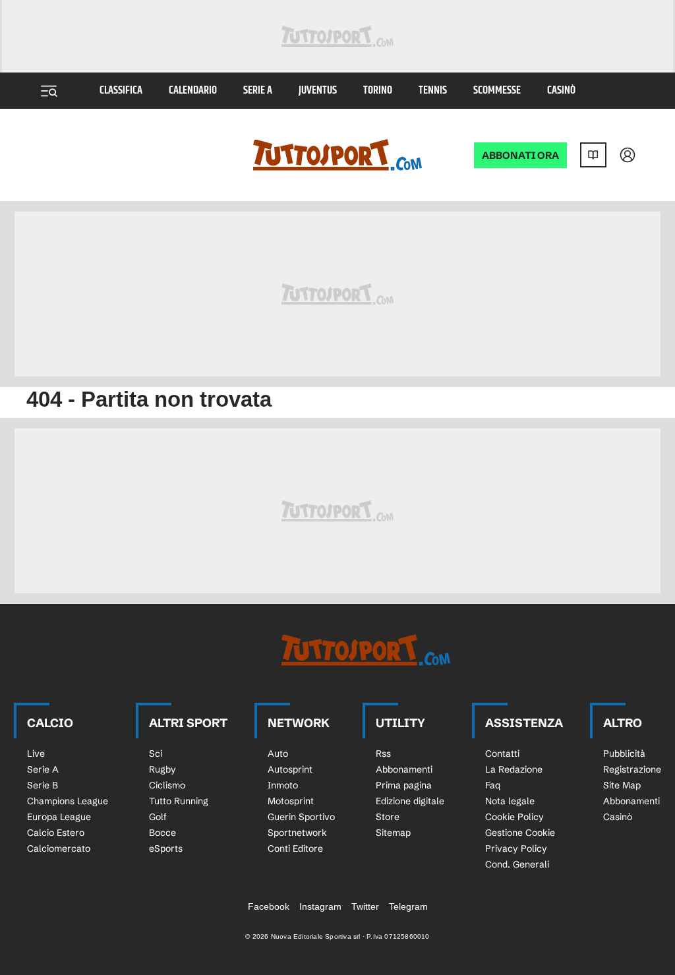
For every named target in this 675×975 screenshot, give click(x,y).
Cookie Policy (514, 817)
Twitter (365, 906)
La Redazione (514, 769)
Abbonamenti (404, 769)
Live (36, 753)
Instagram (320, 906)
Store (387, 817)
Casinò (561, 90)
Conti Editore (295, 848)
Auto (278, 753)
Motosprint (291, 801)
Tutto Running (178, 801)
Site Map (622, 785)
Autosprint (290, 769)
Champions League (67, 801)
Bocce (162, 833)
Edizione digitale (410, 801)
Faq (492, 785)
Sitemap (393, 833)
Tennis (433, 90)
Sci (155, 753)
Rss (383, 753)
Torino (377, 90)
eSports (166, 848)
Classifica (121, 90)
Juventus (318, 90)
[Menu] (49, 91)
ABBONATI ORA (520, 155)
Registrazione (632, 769)
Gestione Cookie (520, 833)
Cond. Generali (517, 864)
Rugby (162, 769)
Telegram (408, 906)
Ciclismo (167, 785)
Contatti (502, 753)
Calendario (193, 90)
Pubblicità (624, 753)
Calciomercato (58, 848)
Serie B (42, 785)
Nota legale (510, 801)
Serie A (257, 90)
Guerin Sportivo (301, 817)
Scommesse (497, 90)
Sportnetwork (297, 833)
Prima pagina (404, 785)
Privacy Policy (516, 848)
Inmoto (283, 785)
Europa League (59, 817)
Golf (158, 817)
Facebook (268, 906)
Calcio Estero (55, 833)
